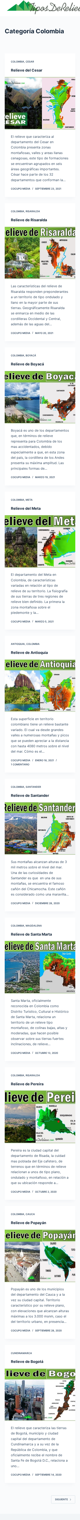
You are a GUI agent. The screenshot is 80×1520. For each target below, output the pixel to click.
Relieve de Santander (30, 795)
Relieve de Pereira (27, 1084)
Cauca (30, 1214)
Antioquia (18, 643)
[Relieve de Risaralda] (40, 252)
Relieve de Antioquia (29, 652)
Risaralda (33, 211)
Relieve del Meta (26, 508)
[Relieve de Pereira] (40, 1116)
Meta (29, 499)
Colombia (17, 61)
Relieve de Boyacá (27, 364)
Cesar (30, 61)
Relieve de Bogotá (27, 1361)
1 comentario (20, 764)
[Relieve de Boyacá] (40, 397)
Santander (33, 786)
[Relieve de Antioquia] (40, 685)
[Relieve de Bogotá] (40, 1394)
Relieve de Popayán (28, 1223)
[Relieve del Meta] (40, 541)
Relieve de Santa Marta (31, 934)
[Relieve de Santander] (40, 828)
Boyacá (31, 355)
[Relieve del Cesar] (40, 103)
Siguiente (61, 1499)
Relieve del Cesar (26, 70)
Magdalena (34, 925)
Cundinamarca (21, 1353)
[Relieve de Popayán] (40, 1255)
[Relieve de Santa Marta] (40, 967)
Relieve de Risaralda (29, 220)
